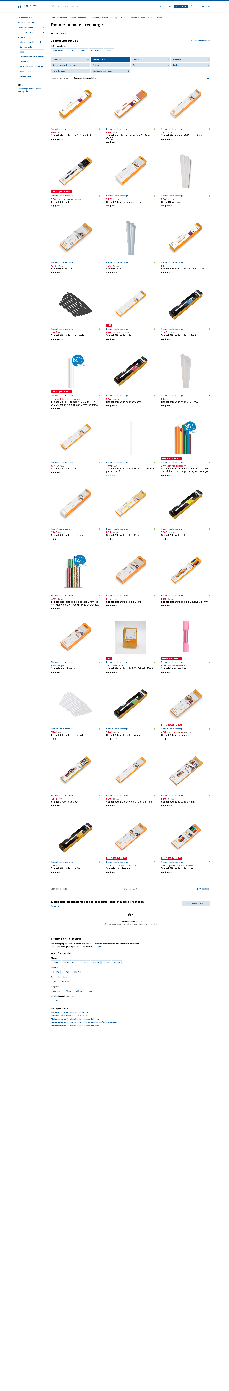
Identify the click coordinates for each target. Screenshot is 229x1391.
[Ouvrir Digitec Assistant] (192, 6)
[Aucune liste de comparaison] (197, 6)
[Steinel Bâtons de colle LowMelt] (185, 316)
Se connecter (180, 6)
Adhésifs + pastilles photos (31, 42)
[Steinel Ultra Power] (185, 182)
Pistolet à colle (26, 62)
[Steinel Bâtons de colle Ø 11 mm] (130, 516)
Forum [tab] (63, 33)
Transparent (58, 50)
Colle (22, 52)
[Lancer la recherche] (53, 6)
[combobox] (64, 78)
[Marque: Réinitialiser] (128, 59)
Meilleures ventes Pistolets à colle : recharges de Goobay (75, 1019)
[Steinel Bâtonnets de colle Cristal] (130, 182)
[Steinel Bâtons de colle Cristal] (75, 516)
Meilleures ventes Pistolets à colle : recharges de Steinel (75, 1026)
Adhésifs (21, 37)
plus (100, 946)
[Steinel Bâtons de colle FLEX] (185, 516)
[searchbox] (108, 71)
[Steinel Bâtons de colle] (75, 182)
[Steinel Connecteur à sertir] (185, 649)
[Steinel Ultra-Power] (75, 249)
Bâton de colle (26, 47)
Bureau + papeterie (26, 23)
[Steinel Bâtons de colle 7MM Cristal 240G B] (130, 649)
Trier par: (54, 78)
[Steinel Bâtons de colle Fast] (75, 849)
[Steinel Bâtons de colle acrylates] (130, 382)
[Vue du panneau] (202, 78)
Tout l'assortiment (25, 18)
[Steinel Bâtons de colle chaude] (75, 316)
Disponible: (78, 78)
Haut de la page (203, 889)
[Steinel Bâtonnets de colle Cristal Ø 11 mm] (130, 782)
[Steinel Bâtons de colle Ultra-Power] (185, 382)
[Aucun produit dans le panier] (209, 6)
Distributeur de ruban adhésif (32, 57)
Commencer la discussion (197, 904)
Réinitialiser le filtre (202, 41)
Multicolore (96, 50)
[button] (99, 129)
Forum (53, 906)
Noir (83, 50)
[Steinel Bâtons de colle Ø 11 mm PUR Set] (185, 249)
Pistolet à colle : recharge (31, 66)
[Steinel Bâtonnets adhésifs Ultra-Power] (185, 116)
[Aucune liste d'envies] (203, 6)
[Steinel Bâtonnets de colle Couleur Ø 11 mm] (185, 582)
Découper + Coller (25, 32)
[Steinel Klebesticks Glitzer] (75, 782)
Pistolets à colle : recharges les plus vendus (69, 1012)
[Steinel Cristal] (130, 249)
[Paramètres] (170, 6)
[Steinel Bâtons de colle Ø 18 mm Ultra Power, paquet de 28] (130, 449)
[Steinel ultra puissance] (75, 649)
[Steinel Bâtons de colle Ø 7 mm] (185, 782)
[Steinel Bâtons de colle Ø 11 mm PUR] (75, 116)
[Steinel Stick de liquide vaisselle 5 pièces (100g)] (130, 116)
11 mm (71, 50)
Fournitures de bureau (27, 27)
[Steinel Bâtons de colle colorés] (185, 849)
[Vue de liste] (207, 78)
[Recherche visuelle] (161, 6)
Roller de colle (26, 71)
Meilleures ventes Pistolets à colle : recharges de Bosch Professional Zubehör (84, 1022)
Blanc (109, 50)
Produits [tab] (54, 33)
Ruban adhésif (25, 76)
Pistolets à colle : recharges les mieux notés (69, 1016)
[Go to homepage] (27, 6)
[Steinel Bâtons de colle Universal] (130, 715)
